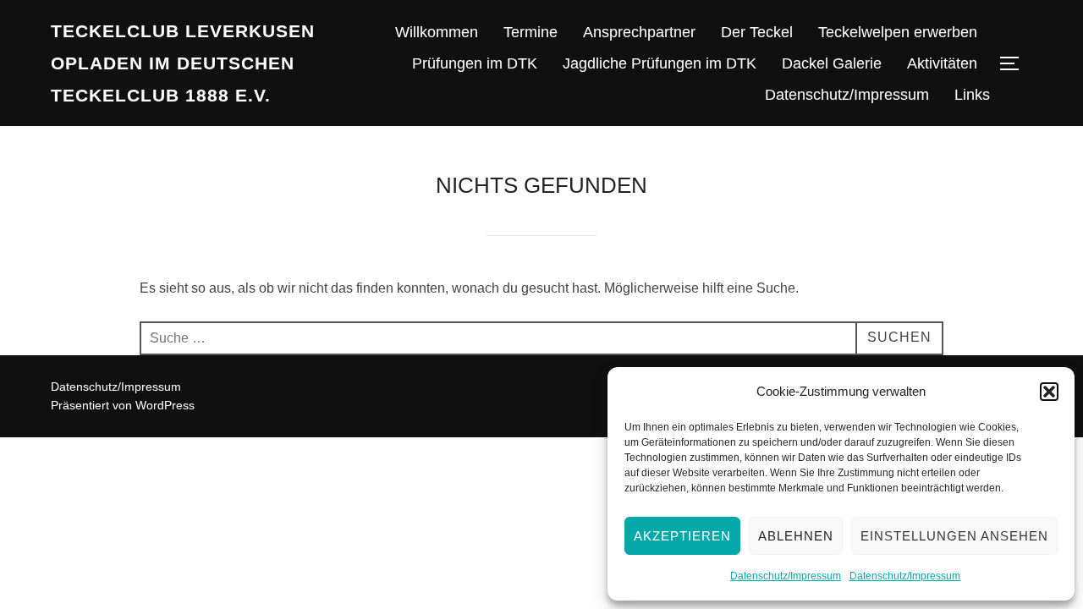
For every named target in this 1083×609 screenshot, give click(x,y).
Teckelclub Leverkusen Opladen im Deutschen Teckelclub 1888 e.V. (183, 63)
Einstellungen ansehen (954, 536)
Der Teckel (757, 32)
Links (972, 94)
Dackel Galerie (832, 63)
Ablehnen (795, 536)
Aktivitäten (942, 63)
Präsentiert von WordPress (123, 405)
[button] (1049, 391)
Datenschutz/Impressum (785, 576)
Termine (530, 32)
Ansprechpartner (639, 32)
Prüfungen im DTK (474, 63)
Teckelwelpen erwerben (897, 32)
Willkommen (436, 32)
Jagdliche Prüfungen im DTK (659, 63)
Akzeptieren (682, 536)
